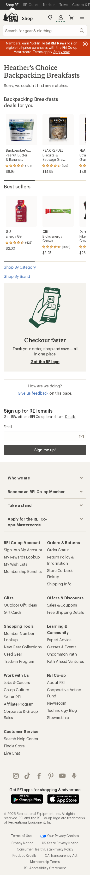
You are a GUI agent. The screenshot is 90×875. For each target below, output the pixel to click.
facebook (39, 776)
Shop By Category (20, 267)
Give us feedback (33, 393)
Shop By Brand (17, 276)
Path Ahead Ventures (65, 661)
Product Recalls (24, 855)
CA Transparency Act (61, 855)
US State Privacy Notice (60, 843)
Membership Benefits (23, 571)
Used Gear (13, 654)
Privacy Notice (22, 843)
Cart (71, 17)
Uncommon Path (62, 654)
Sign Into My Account (23, 549)
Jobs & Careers (17, 682)
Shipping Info (59, 584)
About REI (56, 682)
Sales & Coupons (62, 605)
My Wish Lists (15, 564)
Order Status (58, 549)
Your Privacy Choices (62, 835)
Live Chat (12, 753)
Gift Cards (12, 612)
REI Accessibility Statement (45, 868)
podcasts (74, 776)
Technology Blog (62, 710)
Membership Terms (45, 862)
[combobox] (45, 30)
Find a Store (14, 746)
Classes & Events (62, 647)
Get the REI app (45, 361)
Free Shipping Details (65, 612)
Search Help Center (21, 738)
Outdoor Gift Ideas (20, 605)
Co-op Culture (16, 689)
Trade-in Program (19, 661)
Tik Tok (27, 776)
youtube (62, 776)
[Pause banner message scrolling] (84, 44)
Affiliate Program (18, 704)
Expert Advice (59, 639)
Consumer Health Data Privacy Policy (45, 849)
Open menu (82, 17)
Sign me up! (44, 449)
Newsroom (56, 703)
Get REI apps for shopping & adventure (45, 789)
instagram (16, 776)
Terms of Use (21, 835)
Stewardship (58, 717)
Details (70, 417)
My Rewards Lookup (22, 557)
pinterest (51, 776)
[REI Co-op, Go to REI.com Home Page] (10, 17)
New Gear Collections (23, 647)
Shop (27, 18)
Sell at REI (12, 697)
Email (8, 427)
